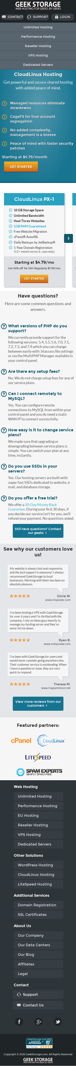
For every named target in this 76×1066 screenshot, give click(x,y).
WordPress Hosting (35, 865)
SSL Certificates (32, 914)
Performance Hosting (38, 37)
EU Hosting (28, 815)
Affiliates (26, 964)
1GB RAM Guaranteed (30, 226)
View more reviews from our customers (38, 703)
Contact (15, 17)
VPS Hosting (38, 55)
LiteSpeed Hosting (35, 884)
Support (40, 17)
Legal (23, 974)
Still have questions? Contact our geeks (38, 531)
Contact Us (33, 1005)
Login (64, 17)
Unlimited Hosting (38, 27)
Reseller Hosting (38, 46)
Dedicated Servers (38, 65)
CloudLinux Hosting (36, 874)
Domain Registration (37, 905)
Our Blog (26, 954)
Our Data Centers (34, 945)
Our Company (31, 935)
